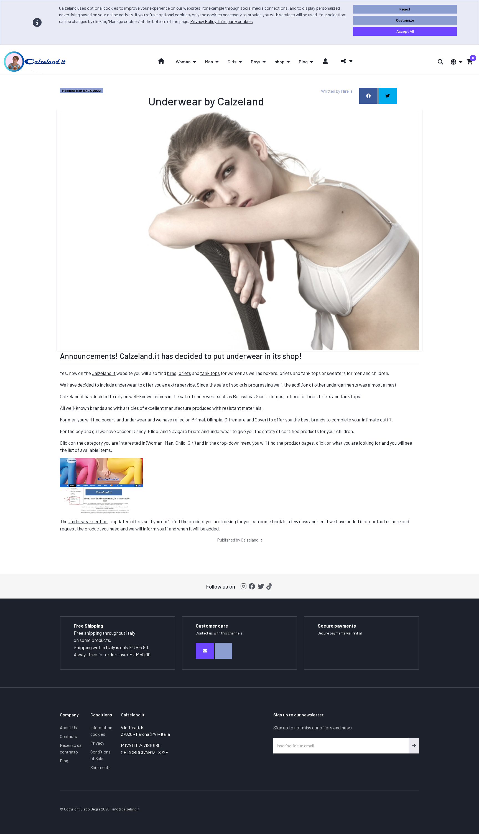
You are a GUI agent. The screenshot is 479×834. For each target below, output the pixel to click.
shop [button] (279, 61)
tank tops (210, 373)
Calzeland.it (104, 373)
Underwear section (88, 521)
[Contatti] (205, 651)
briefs (185, 373)
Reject (405, 9)
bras (171, 373)
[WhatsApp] (223, 651)
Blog (64, 760)
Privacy (97, 742)
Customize (405, 20)
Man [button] (209, 61)
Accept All (405, 31)
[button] (345, 61)
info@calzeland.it (125, 809)
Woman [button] (183, 61)
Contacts (68, 736)
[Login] (325, 61)
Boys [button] (255, 61)
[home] (161, 61)
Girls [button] (232, 61)
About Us (68, 727)
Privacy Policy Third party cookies (221, 21)
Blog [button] (303, 61)
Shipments (100, 767)
